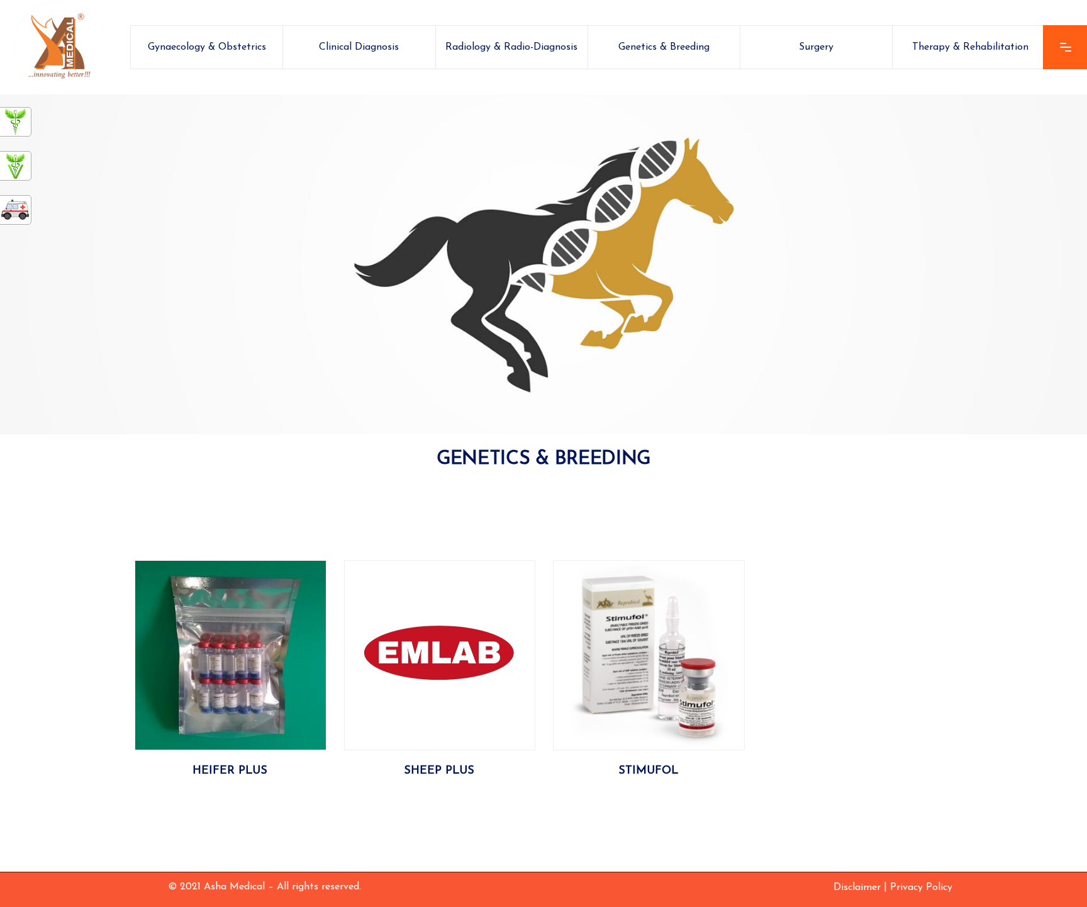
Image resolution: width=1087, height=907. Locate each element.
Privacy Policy (921, 887)
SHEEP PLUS (439, 771)
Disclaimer (857, 887)
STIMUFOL (648, 771)
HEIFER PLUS (229, 771)
